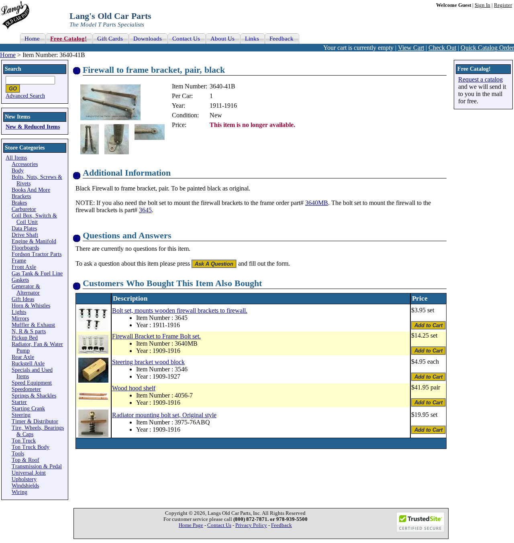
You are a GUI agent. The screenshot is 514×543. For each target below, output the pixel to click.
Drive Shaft (25, 235)
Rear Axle (23, 357)
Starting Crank (28, 409)
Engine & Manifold (34, 241)
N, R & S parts (29, 331)
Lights (19, 312)
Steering (21, 415)
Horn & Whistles (31, 306)
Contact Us (219, 525)
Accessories (25, 164)
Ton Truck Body (30, 447)
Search (13, 69)
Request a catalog (480, 79)
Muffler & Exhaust (33, 325)
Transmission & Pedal (37, 466)
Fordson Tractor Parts (36, 254)
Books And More (31, 190)
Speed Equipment (32, 383)
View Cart (411, 47)
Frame (19, 261)
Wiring (19, 492)
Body (18, 171)
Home (8, 54)
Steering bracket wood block (148, 362)
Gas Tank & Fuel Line (37, 273)
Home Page (191, 525)
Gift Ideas (23, 299)
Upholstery (24, 479)
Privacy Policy (251, 525)
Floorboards (25, 248)
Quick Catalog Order (487, 47)
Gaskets (20, 280)
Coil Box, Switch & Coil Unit (34, 219)
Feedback (281, 525)
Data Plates (24, 228)
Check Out (442, 47)
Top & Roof (25, 460)
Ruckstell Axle (28, 364)
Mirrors (20, 319)
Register (503, 5)
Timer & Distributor (35, 421)
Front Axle (24, 267)
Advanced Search (25, 96)
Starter (19, 402)
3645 (145, 210)
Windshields (25, 486)
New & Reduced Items (33, 127)
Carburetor (24, 209)
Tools (18, 454)
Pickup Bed (25, 338)
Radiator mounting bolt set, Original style (164, 415)
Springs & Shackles (34, 396)
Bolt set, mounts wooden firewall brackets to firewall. (179, 310)
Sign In (482, 5)
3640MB (316, 202)
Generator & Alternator (26, 289)
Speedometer (26, 389)
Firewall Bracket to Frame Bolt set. (156, 336)
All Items (16, 158)
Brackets (21, 196)
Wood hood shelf (133, 388)
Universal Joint (29, 473)
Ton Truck (24, 441)
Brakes (19, 203)
